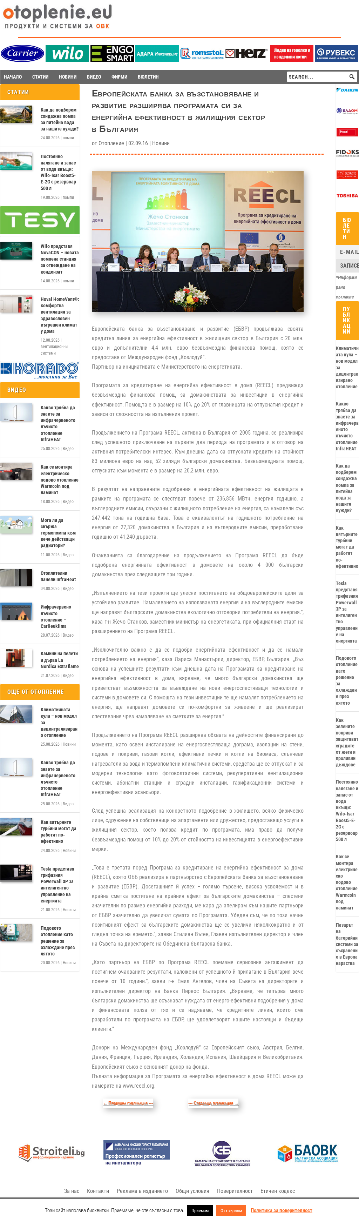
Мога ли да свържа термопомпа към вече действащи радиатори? (58, 533)
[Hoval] (347, 134)
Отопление (111, 143)
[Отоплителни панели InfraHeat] (16, 577)
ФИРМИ (119, 77)
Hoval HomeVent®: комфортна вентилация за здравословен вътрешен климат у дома (60, 315)
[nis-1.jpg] (136, 1164)
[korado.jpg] (40, 377)
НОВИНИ (67, 77)
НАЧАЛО (13, 77)
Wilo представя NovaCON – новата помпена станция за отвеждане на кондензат (60, 259)
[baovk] (308, 1164)
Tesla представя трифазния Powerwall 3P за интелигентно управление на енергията (57, 885)
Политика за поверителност (281, 1210)
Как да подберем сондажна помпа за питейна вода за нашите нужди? (60, 119)
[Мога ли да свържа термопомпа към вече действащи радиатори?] (16, 524)
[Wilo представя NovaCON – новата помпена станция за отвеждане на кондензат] (16, 251)
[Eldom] (347, 113)
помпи (68, 137)
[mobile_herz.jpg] (247, 60)
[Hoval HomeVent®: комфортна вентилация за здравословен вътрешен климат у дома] (16, 304)
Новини (69, 744)
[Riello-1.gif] (291, 60)
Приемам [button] (200, 1210)
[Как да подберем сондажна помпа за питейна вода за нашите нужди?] (16, 114)
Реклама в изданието (142, 1191)
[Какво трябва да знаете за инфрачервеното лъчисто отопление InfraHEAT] (16, 412)
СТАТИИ (40, 77)
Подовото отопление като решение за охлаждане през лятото (58, 940)
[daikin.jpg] (347, 92)
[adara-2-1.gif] (157, 60)
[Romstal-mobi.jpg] (202, 60)
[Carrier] (22, 60)
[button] (352, 77)
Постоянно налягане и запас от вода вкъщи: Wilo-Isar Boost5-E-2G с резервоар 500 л (58, 172)
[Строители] (51, 1164)
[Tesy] (40, 232)
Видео (68, 448)
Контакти (98, 1191)
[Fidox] (347, 156)
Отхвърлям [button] (231, 1210)
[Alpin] (347, 177)
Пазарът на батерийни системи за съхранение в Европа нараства (347, 944)
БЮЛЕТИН (148, 77)
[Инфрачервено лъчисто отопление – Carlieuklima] (16, 611)
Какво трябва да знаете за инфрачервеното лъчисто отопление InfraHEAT (58, 423)
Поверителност (235, 1191)
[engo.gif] (112, 60)
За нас (71, 1191)
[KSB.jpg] (222, 1164)
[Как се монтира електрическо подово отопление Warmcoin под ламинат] (16, 471)
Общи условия (192, 1191)
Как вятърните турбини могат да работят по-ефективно (58, 831)
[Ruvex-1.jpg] (336, 60)
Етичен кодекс (277, 1191)
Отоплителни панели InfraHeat (58, 576)
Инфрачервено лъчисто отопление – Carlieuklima (56, 616)
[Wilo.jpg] (67, 60)
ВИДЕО (94, 77)
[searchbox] (322, 77)
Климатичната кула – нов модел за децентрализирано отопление (59, 722)
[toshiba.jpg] (347, 198)
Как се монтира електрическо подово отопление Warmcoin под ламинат (60, 479)
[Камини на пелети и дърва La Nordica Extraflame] (16, 658)
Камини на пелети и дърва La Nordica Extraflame (60, 660)
